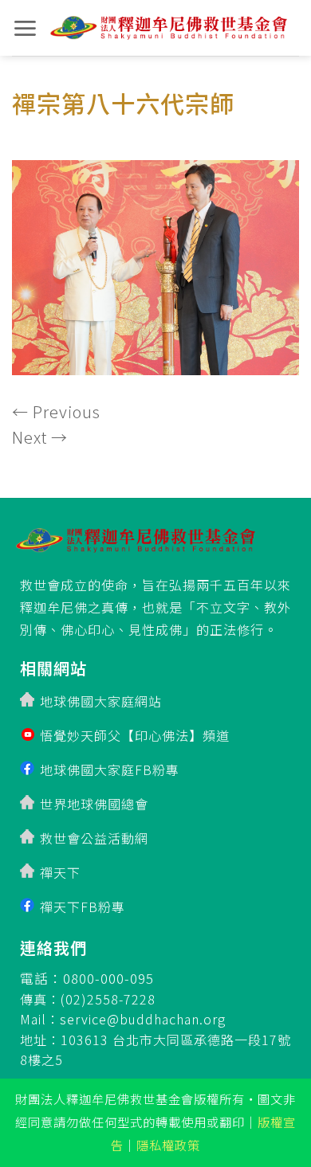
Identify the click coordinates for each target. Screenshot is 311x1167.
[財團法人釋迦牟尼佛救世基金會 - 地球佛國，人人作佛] (168, 28)
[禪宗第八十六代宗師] (155, 262)
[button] (25, 28)
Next (40, 436)
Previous (56, 411)
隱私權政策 (168, 1144)
